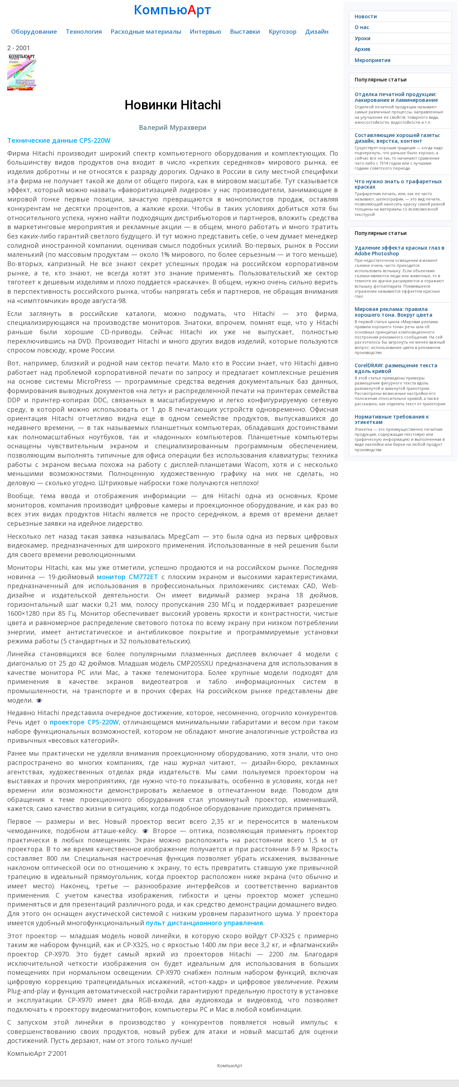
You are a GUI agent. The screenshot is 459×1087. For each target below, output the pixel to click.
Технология (84, 31)
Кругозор (283, 31)
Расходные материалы (145, 31)
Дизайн (316, 31)
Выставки (245, 31)
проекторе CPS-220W (84, 722)
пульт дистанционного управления (204, 922)
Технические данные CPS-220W (58, 140)
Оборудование (34, 31)
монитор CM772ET (127, 576)
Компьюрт (172, 9)
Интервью (205, 31)
